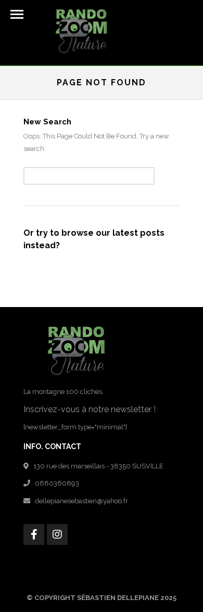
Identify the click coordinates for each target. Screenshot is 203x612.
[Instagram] (57, 534)
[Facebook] (33, 534)
